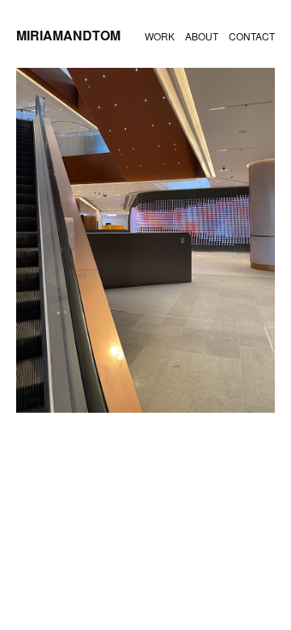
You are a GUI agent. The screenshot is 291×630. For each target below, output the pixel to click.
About (201, 36)
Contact (252, 36)
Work (160, 36)
